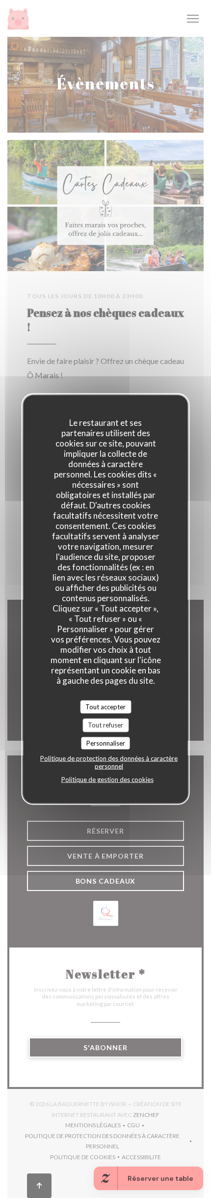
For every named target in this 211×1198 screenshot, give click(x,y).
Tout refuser (105, 725)
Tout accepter (105, 706)
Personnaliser (105, 743)
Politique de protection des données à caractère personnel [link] (109, 762)
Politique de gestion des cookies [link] (107, 779)
